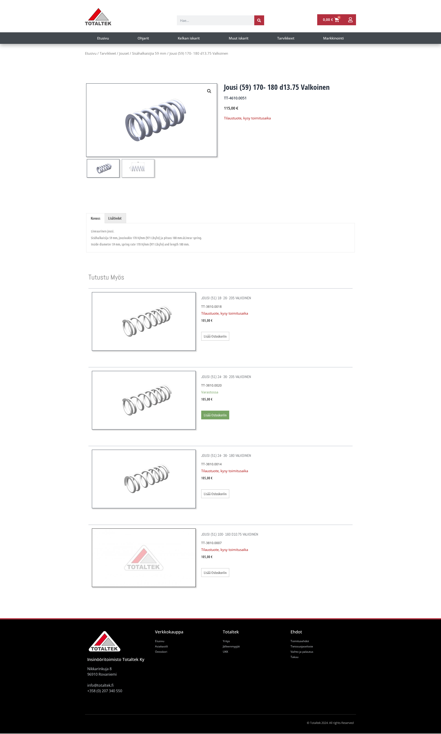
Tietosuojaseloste (302, 646)
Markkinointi (333, 38)
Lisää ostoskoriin (215, 336)
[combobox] (215, 20)
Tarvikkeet (285, 38)
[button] (209, 91)
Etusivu (103, 38)
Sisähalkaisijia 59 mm (149, 53)
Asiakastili (161, 646)
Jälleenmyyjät (231, 646)
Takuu (294, 657)
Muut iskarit (239, 38)
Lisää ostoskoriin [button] (215, 415)
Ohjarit (143, 38)
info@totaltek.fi (100, 685)
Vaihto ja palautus (302, 652)
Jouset (124, 53)
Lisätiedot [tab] (115, 218)
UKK (225, 652)
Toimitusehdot (300, 641)
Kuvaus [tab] (95, 218)
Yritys (226, 641)
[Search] (259, 20)
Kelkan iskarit (189, 38)
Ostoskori (161, 652)
